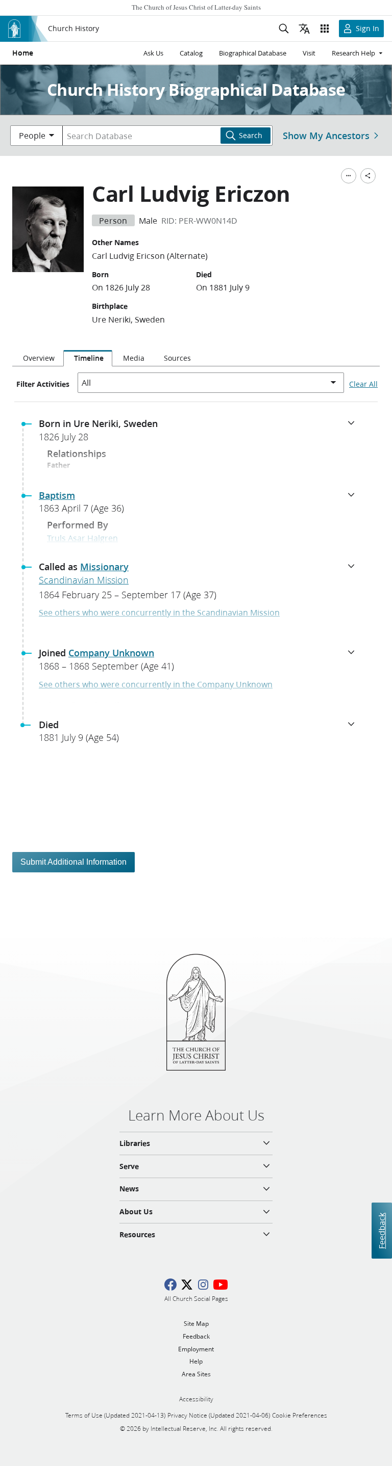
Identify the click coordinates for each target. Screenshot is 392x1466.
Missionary (104, 566)
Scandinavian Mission (84, 580)
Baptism (57, 495)
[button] (200, 433)
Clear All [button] (363, 384)
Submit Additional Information (73, 862)
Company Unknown (111, 652)
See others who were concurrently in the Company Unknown (156, 684)
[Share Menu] (368, 175)
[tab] (37, 358)
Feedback (381, 1231)
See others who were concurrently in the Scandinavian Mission (159, 612)
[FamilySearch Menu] (348, 175)
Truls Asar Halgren (82, 538)
